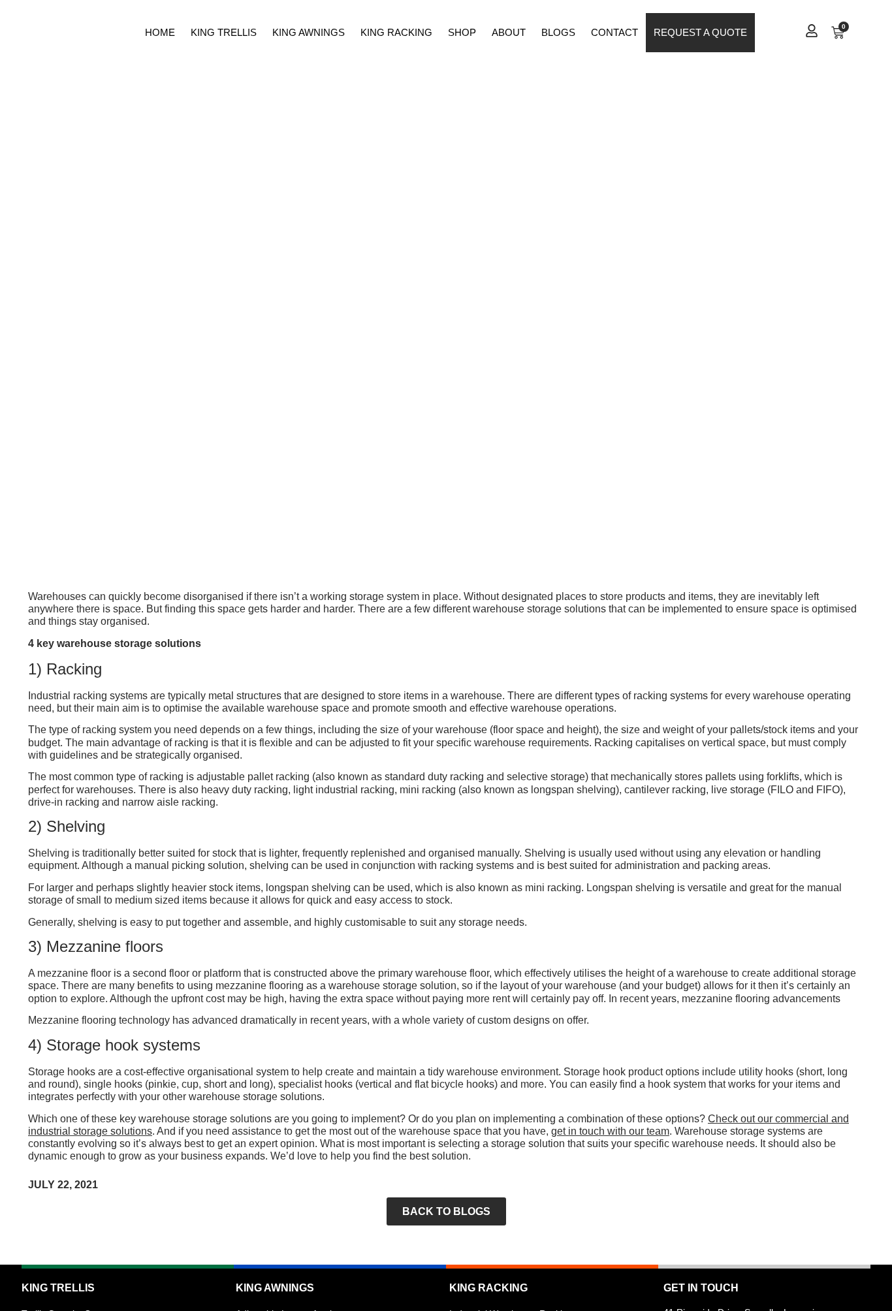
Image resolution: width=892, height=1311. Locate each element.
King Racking (396, 32)
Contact (614, 32)
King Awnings (308, 32)
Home (160, 32)
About (509, 32)
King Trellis (224, 32)
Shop (462, 32)
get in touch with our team (610, 1131)
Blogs (558, 32)
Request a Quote (700, 32)
